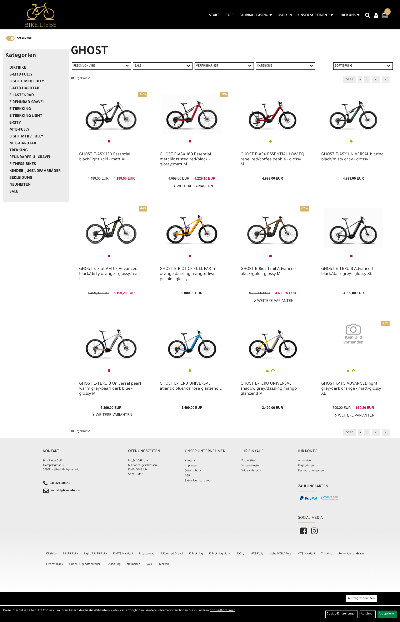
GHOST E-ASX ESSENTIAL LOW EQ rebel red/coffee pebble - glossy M (272, 159)
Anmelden (304, 460)
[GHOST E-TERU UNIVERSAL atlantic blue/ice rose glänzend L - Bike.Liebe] (192, 343)
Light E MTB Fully (26, 82)
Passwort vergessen (311, 470)
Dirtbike (17, 68)
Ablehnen (367, 614)
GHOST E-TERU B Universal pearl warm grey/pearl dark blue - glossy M (110, 389)
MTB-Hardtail (23, 144)
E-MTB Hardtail (24, 89)
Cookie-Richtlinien (222, 610)
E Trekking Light (25, 116)
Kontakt (190, 460)
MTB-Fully (19, 130)
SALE (229, 15)
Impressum (192, 465)
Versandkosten (250, 465)
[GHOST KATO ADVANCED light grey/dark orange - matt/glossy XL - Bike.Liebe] (353, 333)
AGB (187, 475)
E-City (15, 123)
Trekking (18, 151)
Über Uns (347, 15)
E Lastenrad (21, 95)
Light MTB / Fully (26, 137)
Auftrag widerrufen (361, 598)
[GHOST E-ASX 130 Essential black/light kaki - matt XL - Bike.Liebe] (111, 114)
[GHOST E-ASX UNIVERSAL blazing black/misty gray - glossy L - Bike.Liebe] (353, 114)
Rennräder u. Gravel (30, 157)
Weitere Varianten (194, 187)
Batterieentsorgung (197, 480)
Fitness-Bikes (22, 164)
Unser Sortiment (313, 15)
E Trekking (20, 109)
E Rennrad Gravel (26, 102)
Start (214, 15)
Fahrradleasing (254, 15)
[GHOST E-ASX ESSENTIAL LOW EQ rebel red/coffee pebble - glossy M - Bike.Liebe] (273, 114)
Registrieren (306, 465)
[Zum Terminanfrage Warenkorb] (385, 16)
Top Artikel (248, 460)
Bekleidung (20, 178)
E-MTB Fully (20, 75)
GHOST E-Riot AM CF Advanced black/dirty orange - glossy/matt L (110, 274)
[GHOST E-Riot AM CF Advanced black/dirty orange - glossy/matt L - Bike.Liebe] (111, 228)
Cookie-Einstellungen (341, 614)
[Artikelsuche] (367, 16)
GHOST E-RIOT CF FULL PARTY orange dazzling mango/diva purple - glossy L (188, 274)
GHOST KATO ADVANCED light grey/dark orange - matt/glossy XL (351, 389)
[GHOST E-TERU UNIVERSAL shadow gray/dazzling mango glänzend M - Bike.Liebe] (273, 343)
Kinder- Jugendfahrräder (35, 171)
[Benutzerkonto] (376, 16)
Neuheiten (20, 185)
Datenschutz (193, 470)
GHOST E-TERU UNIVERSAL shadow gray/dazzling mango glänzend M (269, 389)
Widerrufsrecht (251, 470)
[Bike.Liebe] (40, 14)
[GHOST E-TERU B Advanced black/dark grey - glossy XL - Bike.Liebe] (353, 228)
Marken (285, 15)
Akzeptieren (387, 614)
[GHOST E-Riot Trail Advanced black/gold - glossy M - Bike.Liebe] (273, 228)
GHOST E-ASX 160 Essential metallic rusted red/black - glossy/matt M (185, 159)
